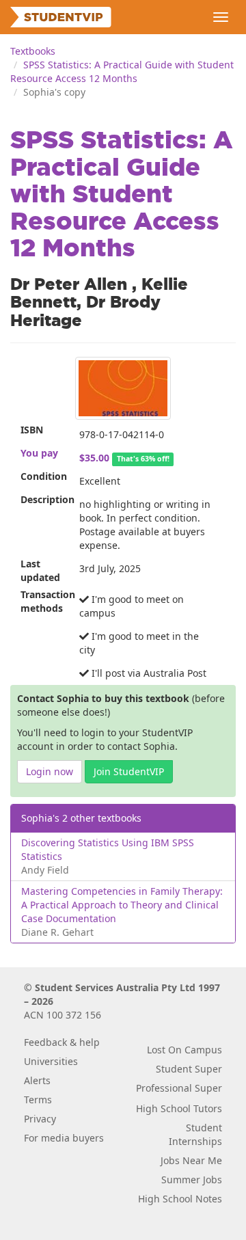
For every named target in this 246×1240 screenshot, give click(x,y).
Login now (49, 771)
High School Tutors (179, 1108)
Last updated (40, 570)
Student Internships (195, 1134)
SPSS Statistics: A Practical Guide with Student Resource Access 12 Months (122, 71)
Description (44, 499)
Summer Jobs (191, 1179)
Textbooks (32, 50)
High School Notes (180, 1198)
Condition (43, 476)
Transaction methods (44, 601)
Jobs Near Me (191, 1160)
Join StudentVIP (129, 771)
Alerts (37, 1080)
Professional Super (179, 1087)
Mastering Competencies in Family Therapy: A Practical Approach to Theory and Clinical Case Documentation (122, 905)
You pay (39, 452)
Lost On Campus (184, 1049)
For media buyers (64, 1137)
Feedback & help (62, 1042)
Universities (51, 1061)
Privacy (40, 1118)
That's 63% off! (143, 458)
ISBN (31, 429)
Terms (38, 1099)
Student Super (189, 1068)
